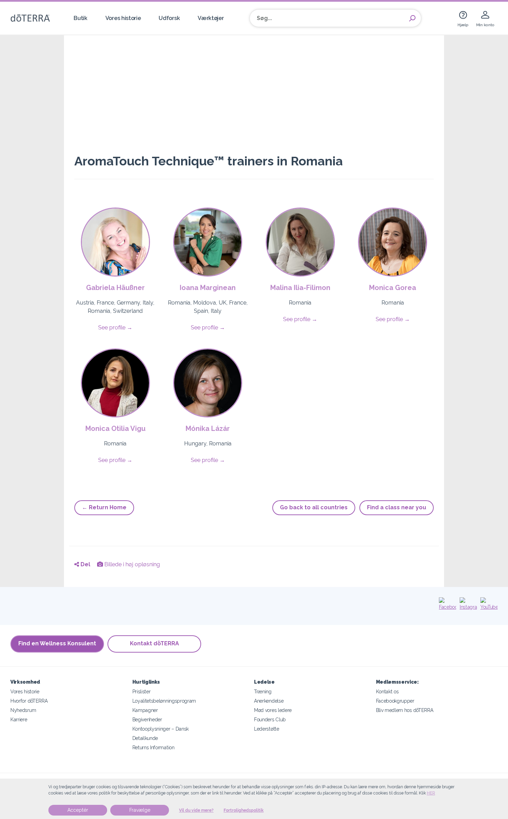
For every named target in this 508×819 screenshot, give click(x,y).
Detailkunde (145, 738)
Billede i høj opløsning (131, 564)
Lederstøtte (266, 729)
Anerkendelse (268, 701)
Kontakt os (387, 691)
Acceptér (77, 810)
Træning (263, 691)
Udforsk (169, 18)
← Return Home (104, 507)
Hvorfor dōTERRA (28, 701)
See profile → (115, 327)
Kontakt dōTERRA (154, 643)
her (431, 793)
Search (412, 18)
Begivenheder (147, 719)
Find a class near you (396, 507)
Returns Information (153, 747)
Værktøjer (211, 18)
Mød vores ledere (273, 710)
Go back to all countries (314, 507)
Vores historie (123, 18)
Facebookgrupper (395, 701)
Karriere (18, 719)
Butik (80, 18)
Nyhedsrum (23, 710)
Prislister (141, 691)
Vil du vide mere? (196, 810)
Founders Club (270, 719)
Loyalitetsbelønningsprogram (164, 701)
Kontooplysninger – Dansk (160, 729)
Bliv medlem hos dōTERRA (404, 710)
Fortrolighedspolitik (244, 810)
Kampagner (145, 710)
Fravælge (139, 810)
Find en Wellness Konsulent (57, 643)
